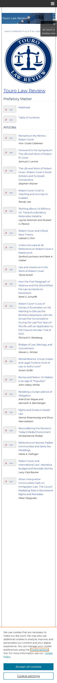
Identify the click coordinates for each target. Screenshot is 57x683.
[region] (28, 655)
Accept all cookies (28, 666)
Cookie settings (39, 649)
